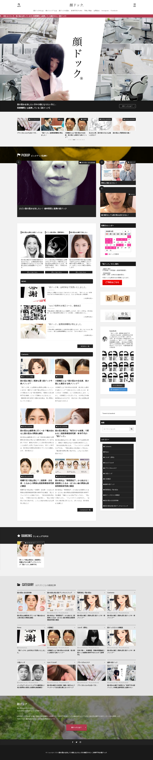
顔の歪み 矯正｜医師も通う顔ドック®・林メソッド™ (37, 382)
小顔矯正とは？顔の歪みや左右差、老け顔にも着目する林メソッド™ (52, 135)
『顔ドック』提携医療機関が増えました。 (65, 324)
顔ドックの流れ (64, 10)
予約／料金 (88, 10)
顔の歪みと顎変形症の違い (97, 133)
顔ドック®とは (39, 10)
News (37, 119)
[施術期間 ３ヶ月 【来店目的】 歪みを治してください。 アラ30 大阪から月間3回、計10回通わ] (129, 377)
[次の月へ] (129, 231)
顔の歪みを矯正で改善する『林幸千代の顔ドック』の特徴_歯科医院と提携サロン (121, 686)
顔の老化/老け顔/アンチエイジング (66, 476)
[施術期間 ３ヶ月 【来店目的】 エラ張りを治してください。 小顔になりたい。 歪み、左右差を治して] (118, 377)
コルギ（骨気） (110, 457)
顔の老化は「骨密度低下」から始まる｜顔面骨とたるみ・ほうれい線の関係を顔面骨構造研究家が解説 (72, 483)
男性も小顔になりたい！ (109, 183)
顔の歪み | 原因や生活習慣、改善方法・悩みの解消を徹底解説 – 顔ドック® (124, 135)
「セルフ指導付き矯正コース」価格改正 (64, 305)
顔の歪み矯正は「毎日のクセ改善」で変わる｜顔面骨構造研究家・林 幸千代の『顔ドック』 (72, 433)
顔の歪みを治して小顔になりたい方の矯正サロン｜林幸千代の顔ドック (83, 752)
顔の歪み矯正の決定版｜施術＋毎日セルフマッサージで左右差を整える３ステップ (61, 686)
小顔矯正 (61, 119)
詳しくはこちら (32, 272)
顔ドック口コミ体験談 (28, 376)
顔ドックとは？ (127, 106)
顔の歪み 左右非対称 (82, 119)
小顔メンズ (132, 162)
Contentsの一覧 (85, 510)
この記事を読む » (88, 298)
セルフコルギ (109, 463)
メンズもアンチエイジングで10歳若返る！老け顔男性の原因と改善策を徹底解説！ (31, 686)
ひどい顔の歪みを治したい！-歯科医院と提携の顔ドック (43, 208)
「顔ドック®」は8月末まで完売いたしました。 (67, 287)
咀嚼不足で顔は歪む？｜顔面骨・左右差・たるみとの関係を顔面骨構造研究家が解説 (37, 483)
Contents (132, 194)
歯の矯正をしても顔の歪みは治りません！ (115, 215)
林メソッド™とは (51, 10)
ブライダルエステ (111, 468)
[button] (19, 125)
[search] (132, 429)
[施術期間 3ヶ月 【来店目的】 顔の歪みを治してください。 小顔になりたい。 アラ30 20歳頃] (107, 355)
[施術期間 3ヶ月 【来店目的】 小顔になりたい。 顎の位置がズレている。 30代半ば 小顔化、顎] (118, 355)
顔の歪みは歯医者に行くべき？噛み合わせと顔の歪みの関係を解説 (37, 431)
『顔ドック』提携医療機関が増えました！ (28, 134)
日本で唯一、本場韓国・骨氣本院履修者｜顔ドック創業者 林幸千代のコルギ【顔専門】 (91, 652)
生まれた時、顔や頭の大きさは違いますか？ (76, 134)
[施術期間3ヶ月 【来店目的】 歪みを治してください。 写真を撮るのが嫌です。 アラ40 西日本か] (107, 366)
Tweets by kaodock (108, 413)
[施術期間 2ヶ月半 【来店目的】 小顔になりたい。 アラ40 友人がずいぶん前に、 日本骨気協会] (129, 355)
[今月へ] (125, 231)
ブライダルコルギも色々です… (87, 685)
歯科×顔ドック (110, 484)
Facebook (114, 10)
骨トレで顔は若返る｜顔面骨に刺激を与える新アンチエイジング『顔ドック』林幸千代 (30, 562)
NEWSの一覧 (85, 346)
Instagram (105, 10)
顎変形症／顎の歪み (111, 490)
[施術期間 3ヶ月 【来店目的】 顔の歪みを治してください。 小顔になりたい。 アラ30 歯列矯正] (118, 366)
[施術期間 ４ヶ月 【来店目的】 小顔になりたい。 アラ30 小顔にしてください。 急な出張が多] (107, 377)
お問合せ (97, 10)
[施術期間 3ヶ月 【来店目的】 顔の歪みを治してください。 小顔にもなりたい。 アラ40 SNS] (129, 366)
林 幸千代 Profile (76, 10)
